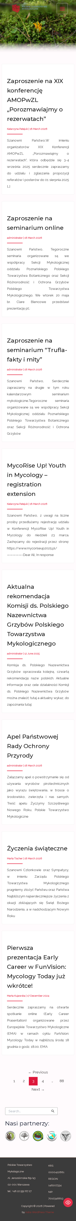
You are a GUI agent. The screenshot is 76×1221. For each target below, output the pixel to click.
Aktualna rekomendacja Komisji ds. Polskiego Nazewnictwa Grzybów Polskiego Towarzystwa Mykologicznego (38, 615)
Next (38, 1089)
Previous (38, 1072)
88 (62, 1081)
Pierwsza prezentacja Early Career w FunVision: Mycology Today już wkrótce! (36, 966)
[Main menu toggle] (62, 8)
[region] (38, 26)
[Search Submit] (52, 1111)
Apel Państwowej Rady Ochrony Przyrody (32, 746)
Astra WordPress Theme (39, 1212)
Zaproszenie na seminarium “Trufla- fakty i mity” (37, 350)
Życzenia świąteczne (37, 848)
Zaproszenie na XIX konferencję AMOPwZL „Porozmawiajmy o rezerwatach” (35, 99)
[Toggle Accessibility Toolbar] (68, 1202)
